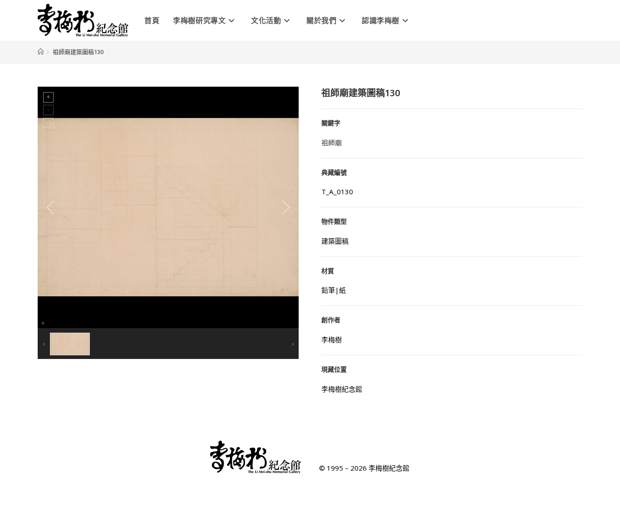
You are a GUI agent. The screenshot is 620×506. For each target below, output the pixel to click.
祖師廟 (331, 142)
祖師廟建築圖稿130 (78, 52)
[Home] (41, 52)
